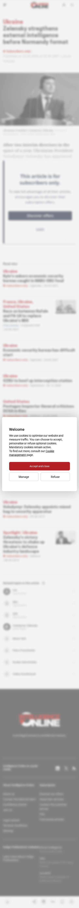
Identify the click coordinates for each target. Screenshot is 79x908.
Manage (24, 476)
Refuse (55, 476)
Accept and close (39, 466)
